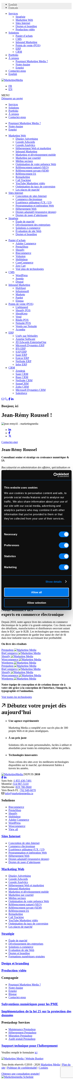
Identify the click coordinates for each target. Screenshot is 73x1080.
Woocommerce (17, 826)
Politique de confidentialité (22, 1067)
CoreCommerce (24, 262)
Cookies (43, 1067)
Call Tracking (23, 180)
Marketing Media (50, 1064)
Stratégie (20, 16)
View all (13, 829)
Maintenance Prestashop (22, 1029)
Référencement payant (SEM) (32, 170)
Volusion (21, 256)
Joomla (20, 278)
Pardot (19, 297)
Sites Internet (23, 23)
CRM (19, 51)
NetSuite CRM (24, 380)
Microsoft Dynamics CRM (31, 389)
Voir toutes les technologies (16, 696)
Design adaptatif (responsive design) (36, 211)
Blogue (13, 994)
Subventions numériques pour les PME (29, 1004)
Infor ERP (21, 364)
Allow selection (36, 602)
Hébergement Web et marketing (33, 148)
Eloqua (20, 300)
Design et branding (26, 26)
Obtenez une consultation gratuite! (20, 1073)
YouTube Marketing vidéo (30, 183)
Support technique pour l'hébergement (29, 1045)
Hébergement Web (26, 208)
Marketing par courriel (28, 157)
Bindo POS (22, 319)
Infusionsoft (22, 291)
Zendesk (20, 370)
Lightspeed (22, 307)
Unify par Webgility (27, 335)
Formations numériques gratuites (27, 956)
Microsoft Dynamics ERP (30, 345)
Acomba (20, 329)
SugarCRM (22, 383)
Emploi (20, 67)
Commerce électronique (29, 199)
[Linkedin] (5, 777)
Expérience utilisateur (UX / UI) (34, 202)
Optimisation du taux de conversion (35, 186)
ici (36, 1052)
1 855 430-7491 (23, 780)
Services (13, 13)
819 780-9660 (24, 787)
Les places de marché (28, 189)
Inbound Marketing (26, 42)
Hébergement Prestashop (22, 1032)
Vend (18, 316)
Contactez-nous (17, 70)
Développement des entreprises (33, 224)
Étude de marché (25, 221)
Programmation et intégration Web (35, 205)
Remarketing (23, 176)
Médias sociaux (24, 161)
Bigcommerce (23, 253)
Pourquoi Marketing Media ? (32, 61)
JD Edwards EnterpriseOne (31, 342)
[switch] (64, 545)
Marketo (20, 294)
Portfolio (13, 54)
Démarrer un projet (12, 98)
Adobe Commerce (26, 243)
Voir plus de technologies (30, 268)
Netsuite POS (23, 323)
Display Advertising (27, 138)
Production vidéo (25, 29)
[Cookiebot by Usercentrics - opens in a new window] (53, 475)
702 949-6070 (28, 790)
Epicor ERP (22, 358)
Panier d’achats (24, 35)
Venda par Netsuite (26, 326)
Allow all (36, 592)
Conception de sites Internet (31, 196)
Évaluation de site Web (28, 231)
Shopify (20, 249)
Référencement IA (26, 173)
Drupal (19, 281)
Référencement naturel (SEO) (32, 167)
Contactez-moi (9, 442)
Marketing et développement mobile (36, 154)
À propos (14, 58)
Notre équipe (23, 64)
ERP (18, 48)
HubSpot (21, 288)
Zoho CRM (22, 386)
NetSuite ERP (23, 361)
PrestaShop (22, 246)
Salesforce (21, 393)
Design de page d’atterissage (31, 215)
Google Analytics (25, 145)
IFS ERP (21, 348)
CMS (19, 39)
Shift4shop (22, 259)
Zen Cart (21, 265)
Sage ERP (21, 354)
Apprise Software (25, 338)
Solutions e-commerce (28, 227)
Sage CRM (22, 374)
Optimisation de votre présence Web (36, 164)
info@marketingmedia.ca (19, 793)
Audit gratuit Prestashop (22, 1038)
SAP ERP (21, 351)
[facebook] (2, 777)
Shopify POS (23, 310)
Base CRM (22, 377)
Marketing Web (24, 19)
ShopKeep (21, 313)
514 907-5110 (21, 783)
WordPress (22, 275)
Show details (54, 581)
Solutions (14, 32)
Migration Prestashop (20, 1035)
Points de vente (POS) (28, 45)
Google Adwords (25, 141)
